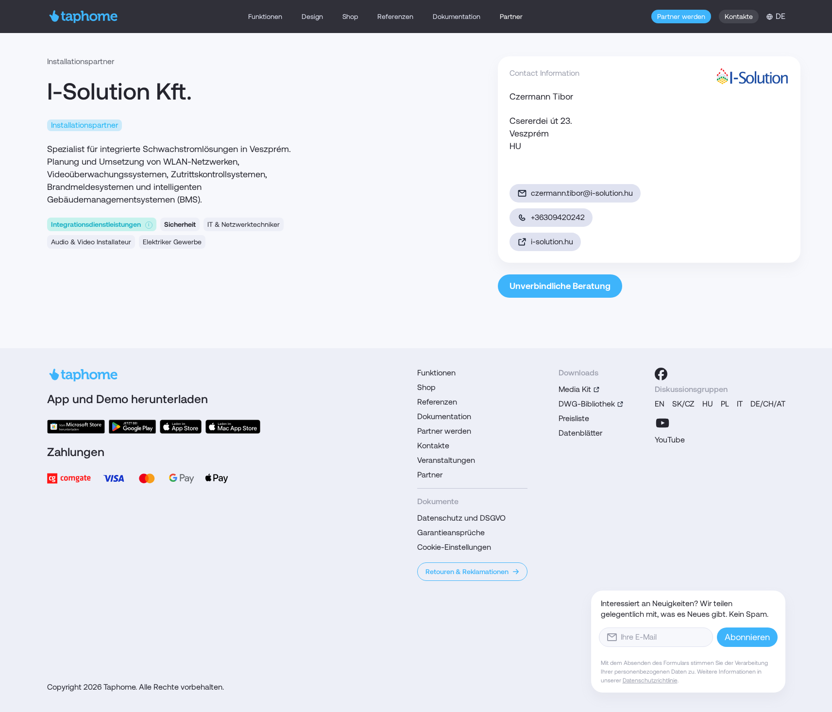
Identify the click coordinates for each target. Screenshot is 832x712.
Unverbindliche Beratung (560, 286)
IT (740, 403)
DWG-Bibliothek (587, 403)
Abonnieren (747, 637)
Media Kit (575, 389)
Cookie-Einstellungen (454, 547)
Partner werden (681, 16)
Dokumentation (456, 16)
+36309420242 (558, 217)
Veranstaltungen (446, 460)
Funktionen (265, 16)
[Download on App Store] (181, 426)
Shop (350, 16)
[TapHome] (83, 16)
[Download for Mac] (232, 426)
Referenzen (395, 16)
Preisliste (574, 418)
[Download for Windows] (76, 426)
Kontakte (739, 16)
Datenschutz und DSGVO (461, 518)
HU (707, 403)
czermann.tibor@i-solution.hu (582, 193)
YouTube (670, 439)
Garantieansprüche (451, 532)
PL (725, 403)
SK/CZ (683, 403)
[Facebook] (661, 374)
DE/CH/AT (767, 403)
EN (659, 403)
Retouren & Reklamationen (467, 572)
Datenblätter (580, 433)
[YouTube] (662, 423)
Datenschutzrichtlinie (650, 680)
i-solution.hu (552, 241)
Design (312, 16)
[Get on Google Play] (132, 426)
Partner (511, 16)
